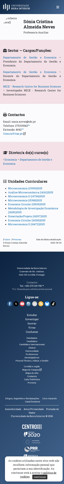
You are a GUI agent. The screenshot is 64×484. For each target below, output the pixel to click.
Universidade (32, 351)
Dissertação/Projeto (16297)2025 (27, 216)
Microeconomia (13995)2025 (25, 188)
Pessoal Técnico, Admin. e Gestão (32, 360)
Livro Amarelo (49, 398)
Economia (11, 159)
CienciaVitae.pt (13, 133)
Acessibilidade (13, 409)
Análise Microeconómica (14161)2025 (30, 192)
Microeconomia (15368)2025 (25, 200)
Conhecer (32, 332)
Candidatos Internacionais (32, 344)
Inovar (32, 323)
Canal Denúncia (32, 401)
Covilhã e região (32, 366)
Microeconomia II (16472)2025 (26, 224)
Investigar (32, 319)
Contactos (32, 282)
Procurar (32, 382)
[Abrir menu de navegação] (57, 7)
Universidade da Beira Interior (32, 268)
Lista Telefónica (32, 379)
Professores (32, 354)
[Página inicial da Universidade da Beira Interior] (17, 7)
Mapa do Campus (32, 369)
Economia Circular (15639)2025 (27, 204)
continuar (40, 477)
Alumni (32, 347)
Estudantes (32, 338)
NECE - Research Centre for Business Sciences (32, 86)
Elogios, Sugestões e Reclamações (22, 398)
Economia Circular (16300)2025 (26, 220)
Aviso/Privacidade (34, 409)
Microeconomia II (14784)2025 (26, 196)
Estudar (32, 315)
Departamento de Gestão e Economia (29, 57)
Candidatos (32, 341)
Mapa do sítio (32, 373)
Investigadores (32, 357)
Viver (32, 327)
